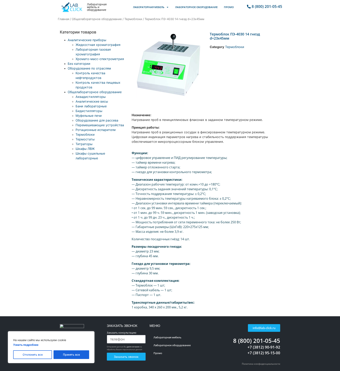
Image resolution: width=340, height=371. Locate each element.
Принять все (71, 354)
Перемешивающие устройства (100, 125)
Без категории (79, 64)
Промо (229, 7)
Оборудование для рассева (97, 120)
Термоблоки (133, 19)
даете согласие (133, 346)
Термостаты (85, 139)
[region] (51, 347)
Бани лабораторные (91, 106)
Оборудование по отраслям (89, 68)
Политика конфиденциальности (261, 363)
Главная (63, 19)
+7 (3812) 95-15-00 (264, 352)
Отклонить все (33, 354)
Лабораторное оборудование (196, 7)
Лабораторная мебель (148, 7)
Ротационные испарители (96, 130)
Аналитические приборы (87, 40)
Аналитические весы (92, 101)
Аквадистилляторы (91, 97)
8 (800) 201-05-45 (256, 340)
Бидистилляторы (89, 111)
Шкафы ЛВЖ (85, 149)
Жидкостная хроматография (98, 45)
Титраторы (84, 144)
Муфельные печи (89, 116)
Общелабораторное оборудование (97, 19)
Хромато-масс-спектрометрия (100, 59)
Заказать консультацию (121, 332)
